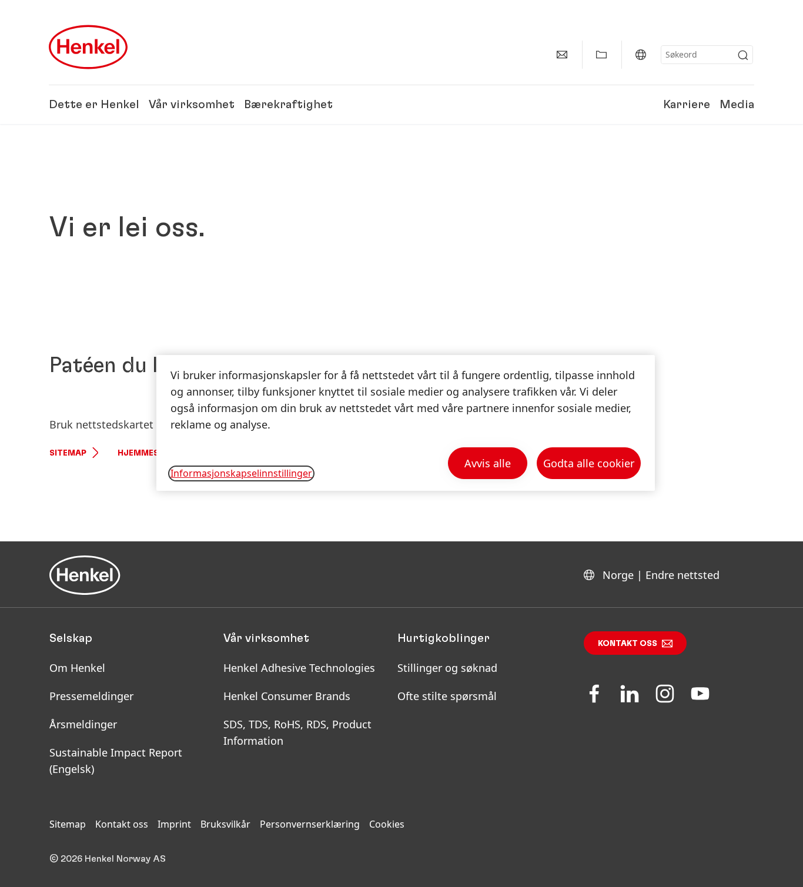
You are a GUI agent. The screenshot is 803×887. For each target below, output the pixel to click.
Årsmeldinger (83, 724)
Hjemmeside (145, 453)
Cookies (386, 824)
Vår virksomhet (192, 104)
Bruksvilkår (225, 824)
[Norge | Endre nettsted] (641, 55)
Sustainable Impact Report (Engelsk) (115, 760)
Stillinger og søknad (447, 668)
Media (737, 104)
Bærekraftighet (288, 104)
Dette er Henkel (94, 104)
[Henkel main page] (88, 47)
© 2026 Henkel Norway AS (107, 858)
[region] (405, 423)
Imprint (174, 824)
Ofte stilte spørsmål (447, 696)
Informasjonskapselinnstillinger (241, 473)
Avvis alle (487, 463)
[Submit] (743, 55)
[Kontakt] (562, 55)
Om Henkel (77, 668)
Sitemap (67, 453)
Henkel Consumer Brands (286, 696)
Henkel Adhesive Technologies (299, 668)
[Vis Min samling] (601, 55)
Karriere (686, 104)
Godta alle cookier (588, 463)
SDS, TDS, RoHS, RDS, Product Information (297, 732)
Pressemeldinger (91, 696)
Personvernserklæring (310, 824)
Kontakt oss (627, 644)
